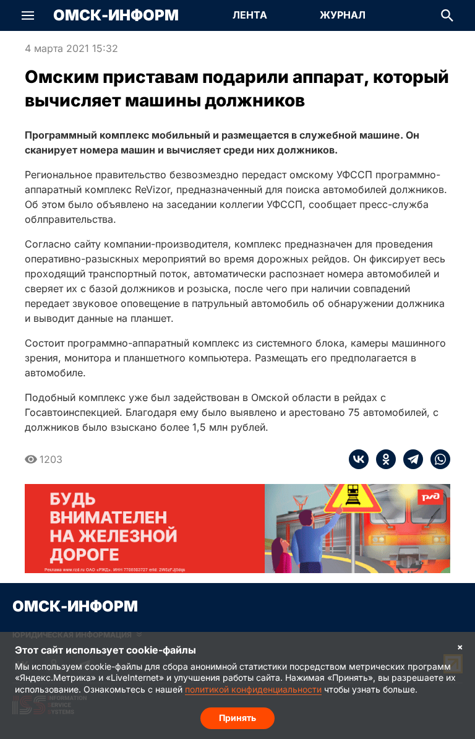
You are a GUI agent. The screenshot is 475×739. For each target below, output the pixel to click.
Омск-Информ (116, 15)
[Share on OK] (382, 459)
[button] (27, 15)
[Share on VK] (359, 459)
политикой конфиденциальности (253, 689)
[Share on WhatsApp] (436, 459)
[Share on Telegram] (409, 459)
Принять (237, 717)
